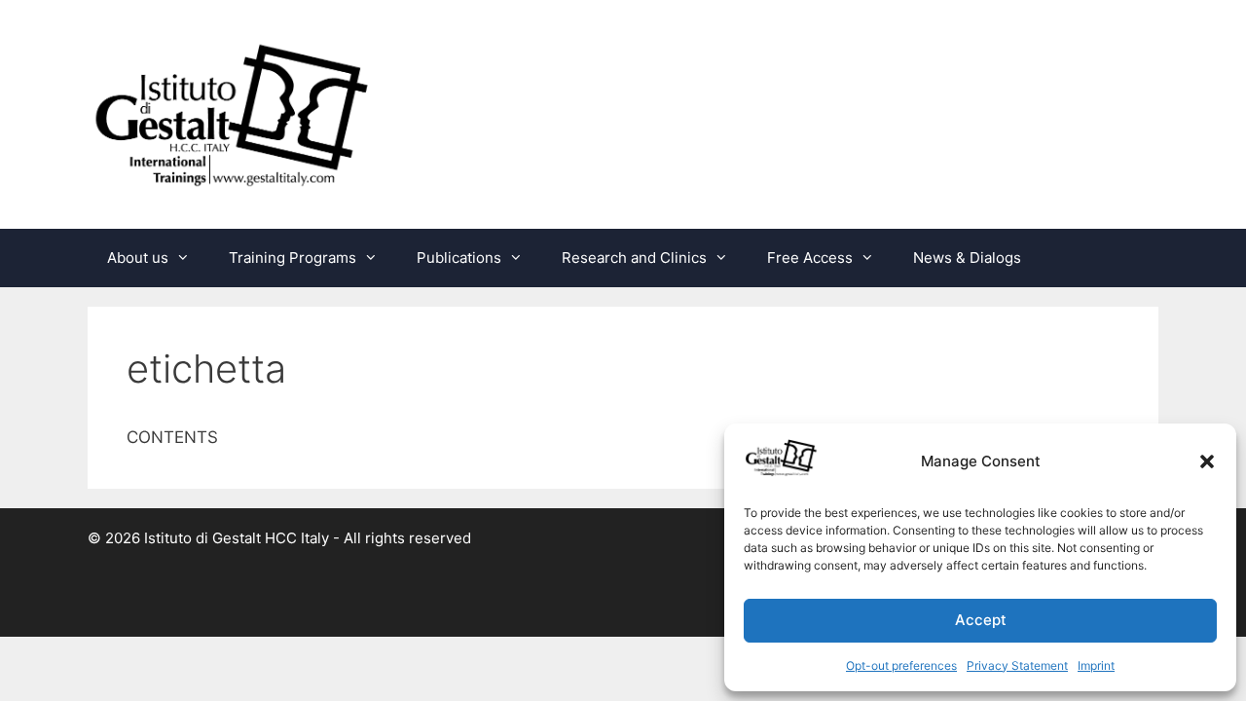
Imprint (1096, 665)
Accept (981, 619)
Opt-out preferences (901, 665)
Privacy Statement (1017, 665)
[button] (1207, 461)
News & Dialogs (967, 257)
